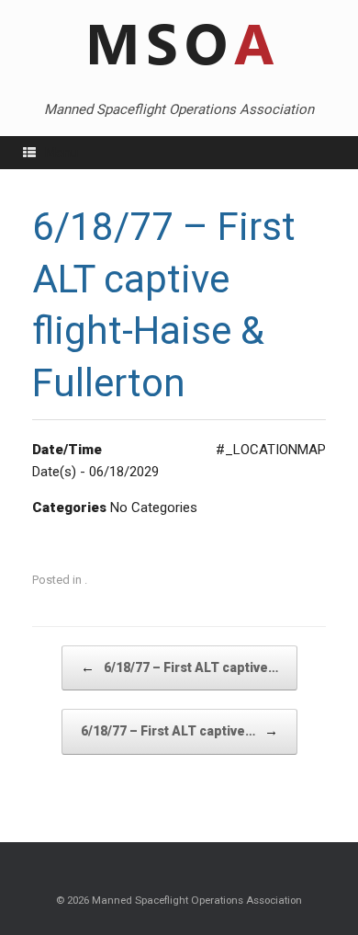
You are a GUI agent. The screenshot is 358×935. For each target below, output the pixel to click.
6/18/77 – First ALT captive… (179, 667)
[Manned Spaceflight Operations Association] (179, 46)
